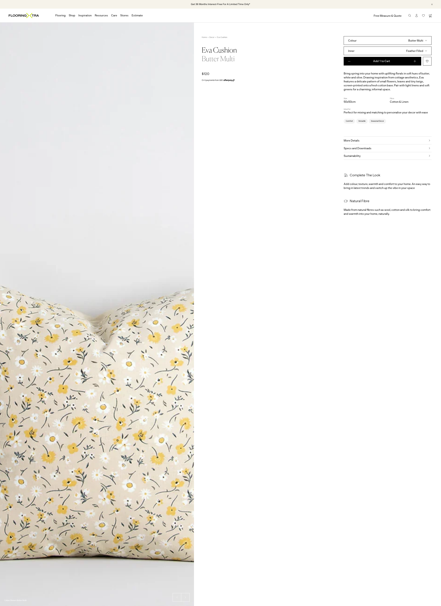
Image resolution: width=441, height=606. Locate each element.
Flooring (60, 15)
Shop (72, 15)
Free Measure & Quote (388, 15)
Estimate (137, 15)
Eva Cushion (222, 37)
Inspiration (85, 15)
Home (204, 37)
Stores (124, 15)
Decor (211, 37)
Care (114, 15)
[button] (177, 597)
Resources (101, 15)
